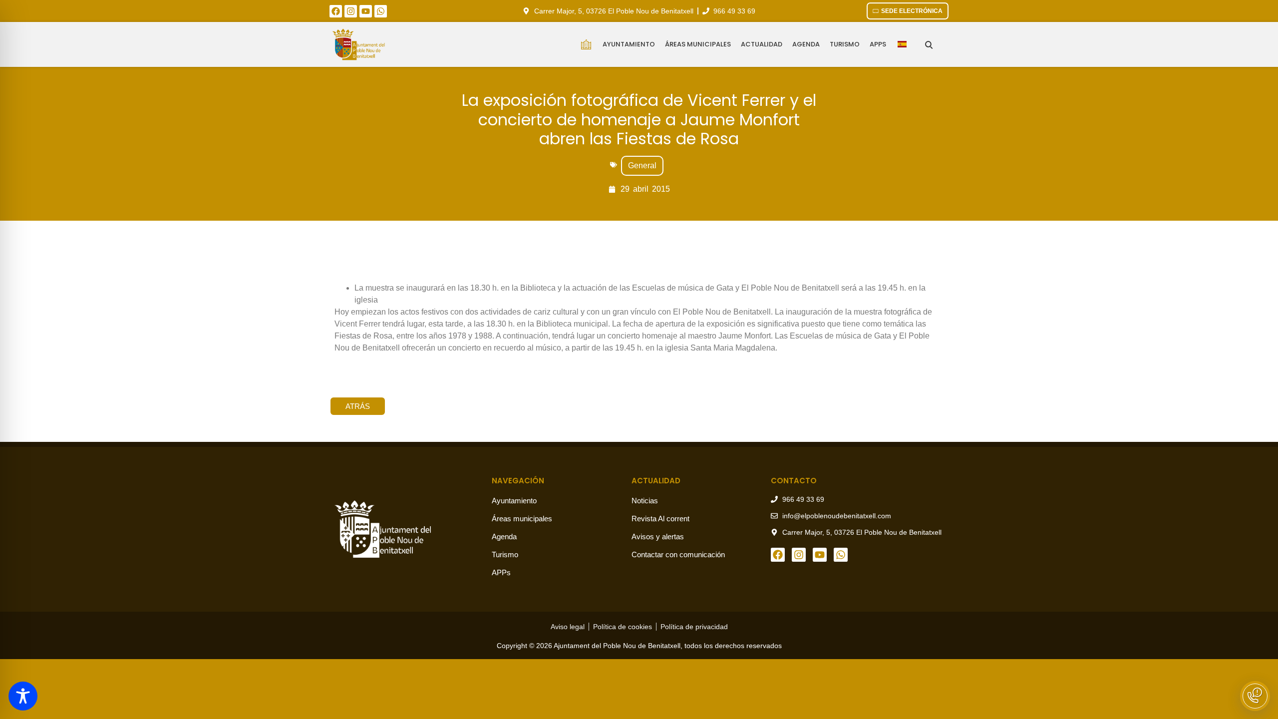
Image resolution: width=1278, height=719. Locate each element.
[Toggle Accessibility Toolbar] (22, 696)
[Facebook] (335, 11)
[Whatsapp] (380, 11)
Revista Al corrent (660, 518)
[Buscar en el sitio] (929, 44)
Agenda (806, 44)
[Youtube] (365, 11)
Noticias (645, 500)
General (642, 165)
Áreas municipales (698, 44)
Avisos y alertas (658, 536)
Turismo (845, 44)
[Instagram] (350, 11)
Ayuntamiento (629, 44)
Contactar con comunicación (678, 554)
